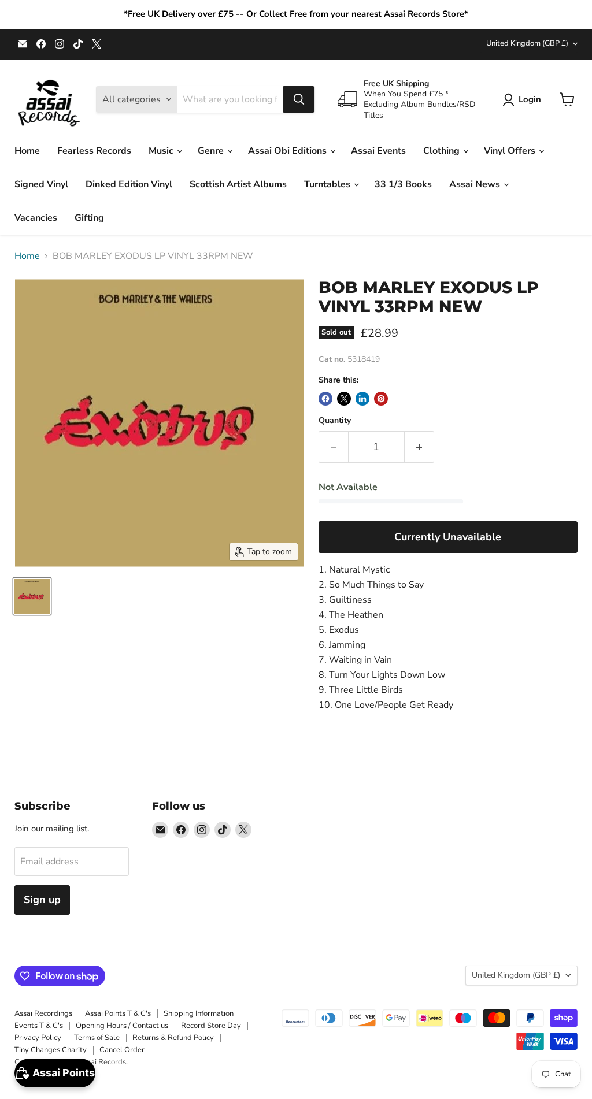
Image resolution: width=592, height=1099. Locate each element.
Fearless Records (94, 150)
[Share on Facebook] (325, 399)
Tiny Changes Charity (50, 1050)
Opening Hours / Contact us (122, 1025)
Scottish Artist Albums (238, 184)
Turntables (328, 184)
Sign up (42, 900)
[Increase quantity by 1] (419, 447)
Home (27, 150)
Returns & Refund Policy (173, 1038)
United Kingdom (527, 43)
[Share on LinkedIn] (362, 399)
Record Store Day (211, 1025)
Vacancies (35, 217)
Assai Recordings (43, 1013)
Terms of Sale (97, 1038)
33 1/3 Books (403, 184)
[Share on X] (344, 399)
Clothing (442, 150)
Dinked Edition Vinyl (129, 184)
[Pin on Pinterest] (381, 399)
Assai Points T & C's (118, 1013)
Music (162, 150)
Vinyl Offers (511, 150)
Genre (212, 150)
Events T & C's (38, 1025)
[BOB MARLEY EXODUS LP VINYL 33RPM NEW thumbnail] (32, 596)
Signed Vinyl (41, 184)
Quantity (335, 420)
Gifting (89, 217)
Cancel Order (122, 1050)
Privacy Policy (37, 1038)
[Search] (298, 99)
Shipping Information (199, 1013)
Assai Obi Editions (288, 150)
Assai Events (378, 150)
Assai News (475, 184)
